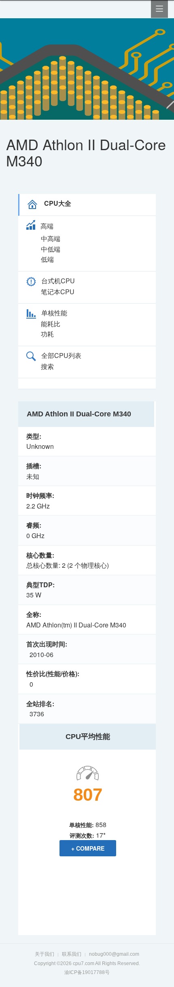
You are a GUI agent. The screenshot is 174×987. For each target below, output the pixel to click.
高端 (46, 226)
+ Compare (87, 848)
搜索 (47, 366)
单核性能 (54, 312)
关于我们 (44, 954)
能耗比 (50, 323)
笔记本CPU (57, 291)
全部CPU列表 (61, 355)
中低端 (50, 249)
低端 (47, 259)
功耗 (47, 333)
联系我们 (71, 954)
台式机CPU (58, 280)
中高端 (50, 238)
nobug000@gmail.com (114, 954)
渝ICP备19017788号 (87, 972)
